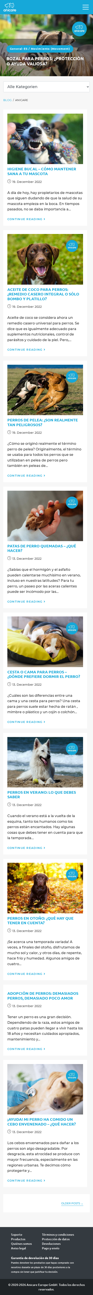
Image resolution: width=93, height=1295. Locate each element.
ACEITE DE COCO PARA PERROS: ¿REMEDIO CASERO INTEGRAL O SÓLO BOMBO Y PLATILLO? (43, 294)
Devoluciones (51, 1244)
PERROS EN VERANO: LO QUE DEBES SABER (41, 794)
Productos (18, 1239)
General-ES (19, 48)
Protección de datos (56, 1239)
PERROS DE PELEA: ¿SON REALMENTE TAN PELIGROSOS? (42, 422)
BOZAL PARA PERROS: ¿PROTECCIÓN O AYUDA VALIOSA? (45, 61)
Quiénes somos (21, 1244)
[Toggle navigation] (84, 7)
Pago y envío (50, 1248)
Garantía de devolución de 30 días (35, 1258)
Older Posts (72, 1203)
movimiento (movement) (50, 48)
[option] (46, 45)
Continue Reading (25, 219)
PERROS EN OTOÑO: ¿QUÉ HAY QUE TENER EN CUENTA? (40, 920)
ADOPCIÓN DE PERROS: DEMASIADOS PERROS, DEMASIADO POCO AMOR (42, 995)
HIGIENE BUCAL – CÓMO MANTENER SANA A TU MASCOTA (41, 171)
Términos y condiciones (58, 1234)
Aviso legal (18, 1248)
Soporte (16, 1234)
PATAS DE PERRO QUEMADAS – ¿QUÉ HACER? (41, 548)
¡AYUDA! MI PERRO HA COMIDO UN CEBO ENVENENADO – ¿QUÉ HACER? (41, 1121)
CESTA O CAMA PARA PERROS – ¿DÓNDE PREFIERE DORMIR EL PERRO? (43, 674)
